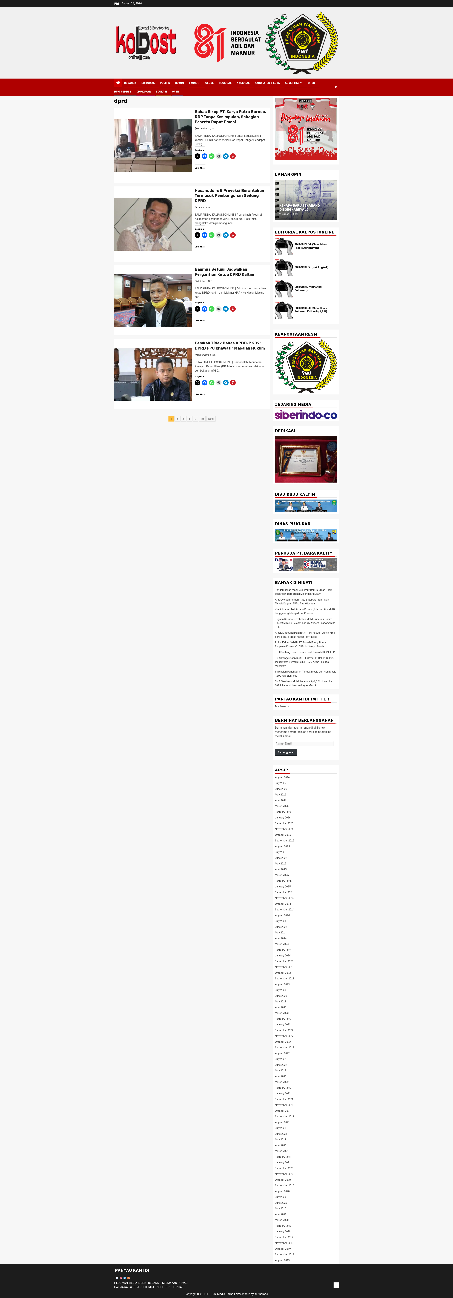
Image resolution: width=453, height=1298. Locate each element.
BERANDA (130, 83)
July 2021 (280, 1128)
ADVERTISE (292, 83)
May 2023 (280, 1001)
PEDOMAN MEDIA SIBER (130, 1283)
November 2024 (284, 898)
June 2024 (281, 926)
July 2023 (280, 990)
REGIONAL (225, 83)
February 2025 (283, 880)
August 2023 (282, 984)
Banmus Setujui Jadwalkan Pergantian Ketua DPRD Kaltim (224, 272)
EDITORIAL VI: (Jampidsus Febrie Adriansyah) (310, 246)
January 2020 (283, 1231)
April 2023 (280, 1007)
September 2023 (284, 978)
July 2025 (280, 852)
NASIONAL (243, 83)
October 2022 (283, 1041)
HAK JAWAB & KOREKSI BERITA (134, 1287)
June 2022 (281, 1064)
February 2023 (283, 1018)
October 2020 (283, 1179)
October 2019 (283, 1248)
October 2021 (283, 1110)
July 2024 (280, 921)
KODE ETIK (163, 1287)
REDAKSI (154, 1283)
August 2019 (282, 1260)
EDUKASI (161, 91)
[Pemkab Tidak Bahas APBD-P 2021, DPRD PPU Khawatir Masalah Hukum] (153, 374)
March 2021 (282, 1151)
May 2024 (280, 932)
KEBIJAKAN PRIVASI (175, 1283)
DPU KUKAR (143, 91)
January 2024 (283, 955)
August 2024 (282, 915)
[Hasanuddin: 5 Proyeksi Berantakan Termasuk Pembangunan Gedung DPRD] (153, 224)
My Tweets (282, 706)
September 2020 (284, 1185)
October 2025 (283, 835)
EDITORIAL (148, 83)
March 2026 (282, 806)
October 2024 (283, 903)
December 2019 (284, 1237)
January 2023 (283, 1024)
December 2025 (284, 823)
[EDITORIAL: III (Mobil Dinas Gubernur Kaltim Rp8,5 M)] (284, 310)
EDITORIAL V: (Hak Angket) (311, 267)
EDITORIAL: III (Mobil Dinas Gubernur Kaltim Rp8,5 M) (310, 310)
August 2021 (282, 1122)
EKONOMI (194, 83)
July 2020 (280, 1197)
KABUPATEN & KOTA (267, 83)
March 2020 (282, 1220)
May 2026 (280, 794)
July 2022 (280, 1059)
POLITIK (165, 83)
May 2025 (280, 863)
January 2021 (283, 1162)
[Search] (336, 87)
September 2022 (284, 1047)
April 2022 (280, 1076)
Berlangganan (286, 752)
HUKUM (179, 83)
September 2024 (284, 909)
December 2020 (284, 1168)
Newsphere (243, 1294)
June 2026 (281, 789)
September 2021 (284, 1116)
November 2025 (284, 829)
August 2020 (282, 1191)
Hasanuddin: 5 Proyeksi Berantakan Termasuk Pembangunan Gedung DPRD (229, 195)
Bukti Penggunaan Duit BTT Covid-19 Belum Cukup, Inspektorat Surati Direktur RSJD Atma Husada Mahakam (304, 662)
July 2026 (280, 783)
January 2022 (283, 1093)
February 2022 (283, 1087)
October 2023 (283, 972)
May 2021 (280, 1139)
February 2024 (283, 949)
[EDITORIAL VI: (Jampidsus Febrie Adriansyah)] (284, 246)
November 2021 (284, 1105)
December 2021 (284, 1099)
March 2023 (282, 1013)
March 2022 (282, 1082)
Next (211, 418)
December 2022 (284, 1030)
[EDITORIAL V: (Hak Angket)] (284, 267)
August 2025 (282, 846)
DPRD (311, 83)
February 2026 (283, 812)
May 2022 (280, 1070)
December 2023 (284, 961)
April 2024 (280, 938)
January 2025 (283, 886)
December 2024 (284, 892)
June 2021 (281, 1133)
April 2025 (280, 869)
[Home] (118, 83)
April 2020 (280, 1214)
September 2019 (284, 1254)
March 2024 (282, 944)
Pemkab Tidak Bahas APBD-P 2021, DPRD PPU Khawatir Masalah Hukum (230, 346)
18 (202, 418)
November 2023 (284, 967)
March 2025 (282, 875)
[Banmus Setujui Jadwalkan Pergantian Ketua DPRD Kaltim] (153, 300)
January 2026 (283, 817)
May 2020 (280, 1208)
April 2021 (280, 1145)
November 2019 (284, 1243)
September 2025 (284, 840)
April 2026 (280, 800)
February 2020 (283, 1225)
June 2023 (281, 995)
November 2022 (284, 1036)
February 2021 (283, 1156)
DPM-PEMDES (122, 91)
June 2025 (281, 857)
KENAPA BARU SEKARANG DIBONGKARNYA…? (299, 208)
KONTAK (178, 1287)
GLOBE (209, 83)
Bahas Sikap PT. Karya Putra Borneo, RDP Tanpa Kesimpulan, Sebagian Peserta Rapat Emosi (230, 116)
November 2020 (284, 1174)
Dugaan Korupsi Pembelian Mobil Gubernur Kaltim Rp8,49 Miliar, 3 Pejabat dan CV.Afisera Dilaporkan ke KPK (305, 623)
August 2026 (282, 777)
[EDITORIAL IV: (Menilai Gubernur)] (284, 289)
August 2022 (282, 1053)
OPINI (175, 91)
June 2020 (281, 1202)
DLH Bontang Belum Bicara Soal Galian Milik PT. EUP (305, 652)
